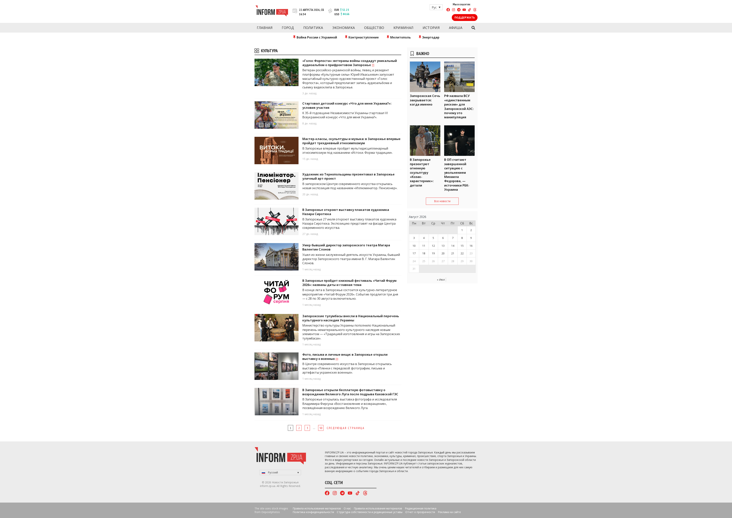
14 (452, 245)
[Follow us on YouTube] (464, 10)
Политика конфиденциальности (313, 512)
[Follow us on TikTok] (469, 10)
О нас (347, 508)
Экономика (343, 27)
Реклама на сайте (449, 512)
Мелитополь (400, 37)
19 (433, 253)
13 (443, 245)
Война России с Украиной (316, 37)
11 (423, 245)
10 (414, 245)
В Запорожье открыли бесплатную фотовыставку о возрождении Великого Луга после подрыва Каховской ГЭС (350, 392)
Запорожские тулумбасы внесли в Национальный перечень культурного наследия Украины (350, 318)
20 (443, 253)
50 (320, 428)
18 (423, 253)
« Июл (441, 279)
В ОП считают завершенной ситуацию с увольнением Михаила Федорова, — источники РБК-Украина (456, 175)
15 (462, 245)
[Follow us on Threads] (475, 10)
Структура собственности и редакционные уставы (369, 512)
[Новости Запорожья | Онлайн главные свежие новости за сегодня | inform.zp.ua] (271, 11)
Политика (313, 27)
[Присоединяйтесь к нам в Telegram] (459, 10)
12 (433, 245)
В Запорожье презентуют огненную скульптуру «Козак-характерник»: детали (421, 172)
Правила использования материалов (317, 508)
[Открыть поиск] (473, 28)
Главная (264, 27)
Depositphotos (270, 512)
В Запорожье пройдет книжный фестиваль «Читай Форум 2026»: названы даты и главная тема (349, 283)
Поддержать (464, 17)
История (431, 27)
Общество (374, 27)
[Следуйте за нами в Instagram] (453, 10)
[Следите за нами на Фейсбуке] (448, 10)
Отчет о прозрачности (420, 512)
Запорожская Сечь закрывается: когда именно (425, 100)
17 (414, 253)
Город (288, 27)
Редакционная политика (420, 508)
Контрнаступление (363, 37)
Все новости (442, 201)
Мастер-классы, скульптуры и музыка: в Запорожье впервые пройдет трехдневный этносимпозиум (351, 141)
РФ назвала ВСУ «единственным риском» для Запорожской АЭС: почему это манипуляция (459, 106)
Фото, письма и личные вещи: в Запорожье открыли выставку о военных (345, 356)
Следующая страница (346, 428)
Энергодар (430, 37)
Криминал (403, 27)
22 (462, 253)
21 (452, 253)
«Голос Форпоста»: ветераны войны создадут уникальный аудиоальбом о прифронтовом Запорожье (349, 63)
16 (471, 245)
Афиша (455, 27)
